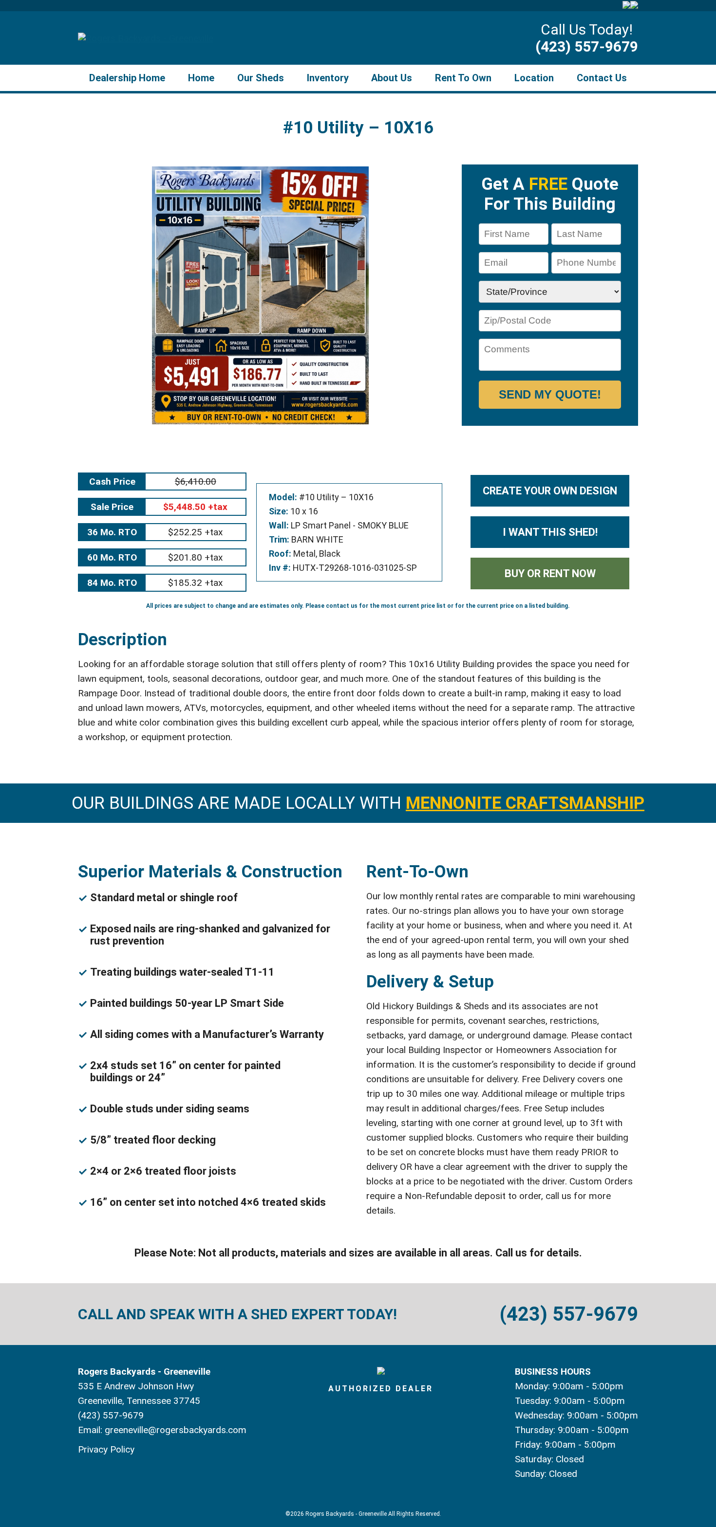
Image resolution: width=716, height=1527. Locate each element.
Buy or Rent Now (550, 573)
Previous (65, 295)
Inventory (328, 78)
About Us (391, 78)
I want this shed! (550, 532)
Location (534, 78)
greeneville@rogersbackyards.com (175, 1430)
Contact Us (602, 78)
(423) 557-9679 (586, 46)
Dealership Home (127, 78)
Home (201, 78)
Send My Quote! (550, 394)
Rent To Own (463, 78)
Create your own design (550, 491)
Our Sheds (260, 78)
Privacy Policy (106, 1449)
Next (455, 295)
